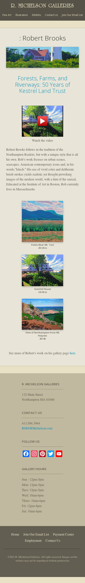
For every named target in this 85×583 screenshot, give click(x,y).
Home (15, 534)
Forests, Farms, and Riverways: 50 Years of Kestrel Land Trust (42, 84)
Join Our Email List (72, 15)
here (72, 353)
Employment (33, 540)
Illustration (21, 15)
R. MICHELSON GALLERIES (42, 5)
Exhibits (36, 15)
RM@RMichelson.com (37, 428)
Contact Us (51, 15)
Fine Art (6, 15)
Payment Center (63, 534)
